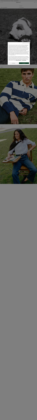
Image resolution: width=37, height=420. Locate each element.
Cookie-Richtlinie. (24, 60)
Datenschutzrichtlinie (18, 60)
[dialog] (19, 53)
